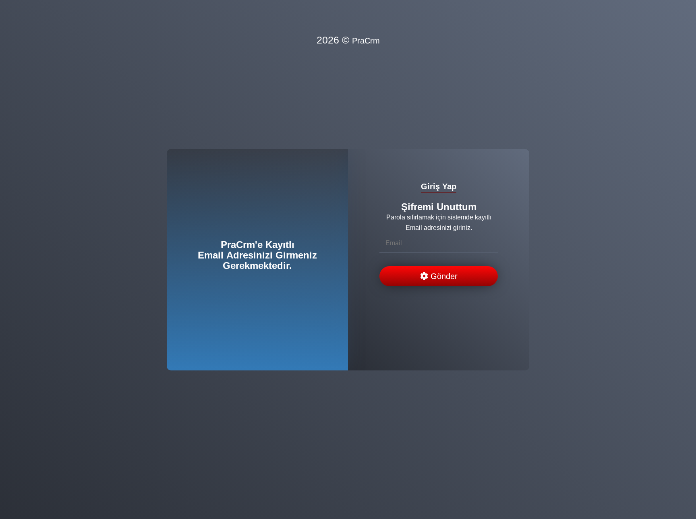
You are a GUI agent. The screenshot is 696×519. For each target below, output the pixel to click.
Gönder (443, 276)
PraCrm (366, 40)
